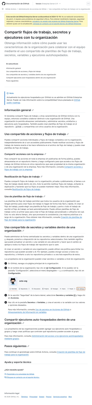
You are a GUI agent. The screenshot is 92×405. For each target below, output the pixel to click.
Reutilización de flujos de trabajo (22, 176)
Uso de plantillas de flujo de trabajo (23, 196)
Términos (24, 397)
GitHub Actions (10, 9)
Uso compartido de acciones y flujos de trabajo (35, 134)
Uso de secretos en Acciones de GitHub (52, 309)
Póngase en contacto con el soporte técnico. (23, 377)
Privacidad (33, 397)
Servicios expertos (60, 397)
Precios (48, 397)
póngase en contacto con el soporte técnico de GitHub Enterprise (57, 24)
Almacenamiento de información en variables (27, 312)
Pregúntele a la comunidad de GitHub (20, 374)
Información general (17, 110)
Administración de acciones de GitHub (33, 9)
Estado (41, 397)
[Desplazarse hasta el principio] (87, 400)
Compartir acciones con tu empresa (23, 154)
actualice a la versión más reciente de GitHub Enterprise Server (55, 21)
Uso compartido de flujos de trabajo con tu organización (69, 9)
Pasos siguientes (15, 346)
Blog (70, 397)
